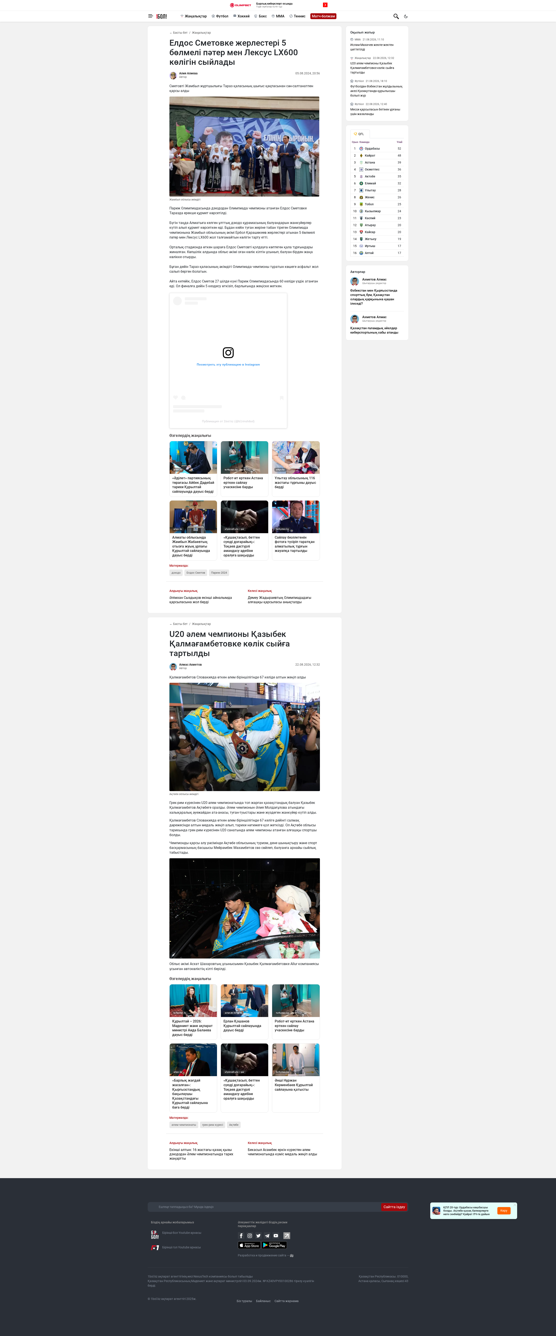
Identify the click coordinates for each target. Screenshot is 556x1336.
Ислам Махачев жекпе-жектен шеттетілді (372, 47)
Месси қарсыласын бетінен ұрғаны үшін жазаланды (375, 112)
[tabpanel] (377, 198)
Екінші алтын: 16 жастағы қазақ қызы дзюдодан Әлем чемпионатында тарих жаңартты (201, 1154)
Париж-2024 (219, 572)
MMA (280, 16)
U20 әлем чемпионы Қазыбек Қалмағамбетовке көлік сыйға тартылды (372, 68)
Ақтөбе (233, 1124)
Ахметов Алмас (374, 279)
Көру (503, 1210)
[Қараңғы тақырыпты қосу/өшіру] (405, 16)
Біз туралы (244, 1301)
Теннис (299, 16)
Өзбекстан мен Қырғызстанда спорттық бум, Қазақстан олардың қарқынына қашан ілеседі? (373, 297)
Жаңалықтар (196, 16)
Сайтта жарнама (287, 1301)
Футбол (222, 16)
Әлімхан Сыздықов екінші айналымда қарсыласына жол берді (200, 600)
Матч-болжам (323, 16)
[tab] (360, 134)
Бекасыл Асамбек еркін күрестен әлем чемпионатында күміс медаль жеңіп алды (282, 1152)
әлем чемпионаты (184, 1124)
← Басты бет (178, 32)
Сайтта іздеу (394, 1207)
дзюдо (176, 572)
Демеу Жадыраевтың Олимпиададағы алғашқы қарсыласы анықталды (279, 600)
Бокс (263, 16)
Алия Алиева (188, 73)
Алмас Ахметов (190, 664)
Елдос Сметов (196, 572)
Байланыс (263, 1301)
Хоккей (244, 16)
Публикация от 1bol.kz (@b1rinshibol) (228, 421)
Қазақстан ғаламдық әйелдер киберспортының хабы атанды (374, 330)
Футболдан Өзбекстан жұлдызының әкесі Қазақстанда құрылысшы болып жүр (376, 91)
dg (291, 1255)
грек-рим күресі (212, 1124)
